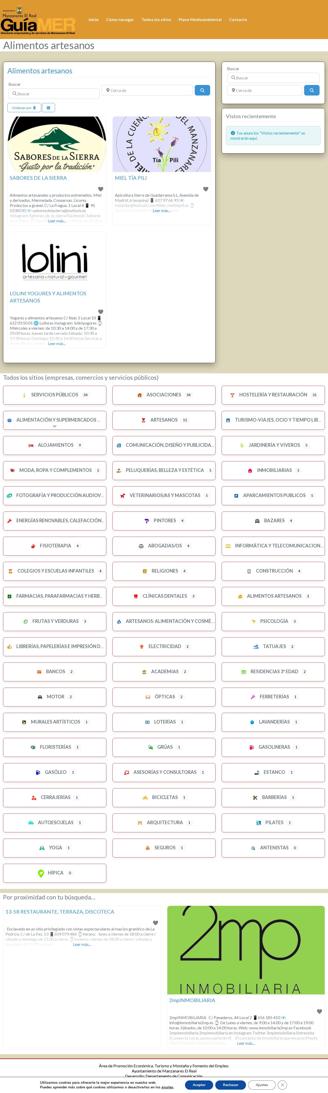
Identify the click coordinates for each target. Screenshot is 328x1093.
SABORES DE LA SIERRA (38, 178)
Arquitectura (164, 822)
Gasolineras (274, 747)
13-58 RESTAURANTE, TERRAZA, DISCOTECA (59, 911)
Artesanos (164, 420)
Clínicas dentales (164, 596)
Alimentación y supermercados (56, 420)
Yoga (55, 847)
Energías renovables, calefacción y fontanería (76, 520)
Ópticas (164, 696)
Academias (164, 671)
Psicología (274, 621)
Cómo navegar (120, 19)
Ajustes (262, 1084)
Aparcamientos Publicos (274, 495)
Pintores (164, 520)
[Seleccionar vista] (48, 107)
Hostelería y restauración (273, 394)
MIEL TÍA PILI (131, 178)
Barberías (274, 797)
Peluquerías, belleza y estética (164, 470)
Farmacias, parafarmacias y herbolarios (68, 596)
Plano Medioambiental (200, 19)
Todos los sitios (156, 19)
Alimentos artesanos (39, 70)
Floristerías (55, 747)
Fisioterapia (55, 545)
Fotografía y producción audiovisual (65, 495)
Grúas (165, 747)
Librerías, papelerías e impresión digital (65, 646)
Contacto (238, 19)
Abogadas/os (164, 545)
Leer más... (57, 220)
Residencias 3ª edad (274, 671)
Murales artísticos (55, 722)
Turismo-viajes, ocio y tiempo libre (278, 420)
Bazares (274, 520)
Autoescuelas (55, 822)
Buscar (14, 84)
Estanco (274, 772)
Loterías (164, 722)
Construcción (274, 571)
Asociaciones (163, 394)
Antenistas (274, 847)
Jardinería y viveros (274, 445)
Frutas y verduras (55, 621)
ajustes (167, 1087)
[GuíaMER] (38, 19)
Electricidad (164, 646)
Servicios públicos (54, 394)
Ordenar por (22, 108)
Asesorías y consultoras (165, 772)
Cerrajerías (55, 797)
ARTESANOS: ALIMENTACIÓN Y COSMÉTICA (173, 621)
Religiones (164, 571)
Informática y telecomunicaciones (279, 545)
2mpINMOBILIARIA (192, 1000)
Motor (55, 696)
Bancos (55, 671)
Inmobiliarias (274, 470)
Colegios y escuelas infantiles (55, 571)
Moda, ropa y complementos (55, 470)
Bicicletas (164, 797)
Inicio (94, 19)
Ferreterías (274, 696)
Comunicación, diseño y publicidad (169, 445)
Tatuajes (274, 646)
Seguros (165, 847)
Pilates (274, 822)
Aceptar (199, 1084)
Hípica (55, 873)
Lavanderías (274, 722)
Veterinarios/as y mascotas (164, 495)
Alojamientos (55, 445)
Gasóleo (55, 772)
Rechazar (230, 1084)
